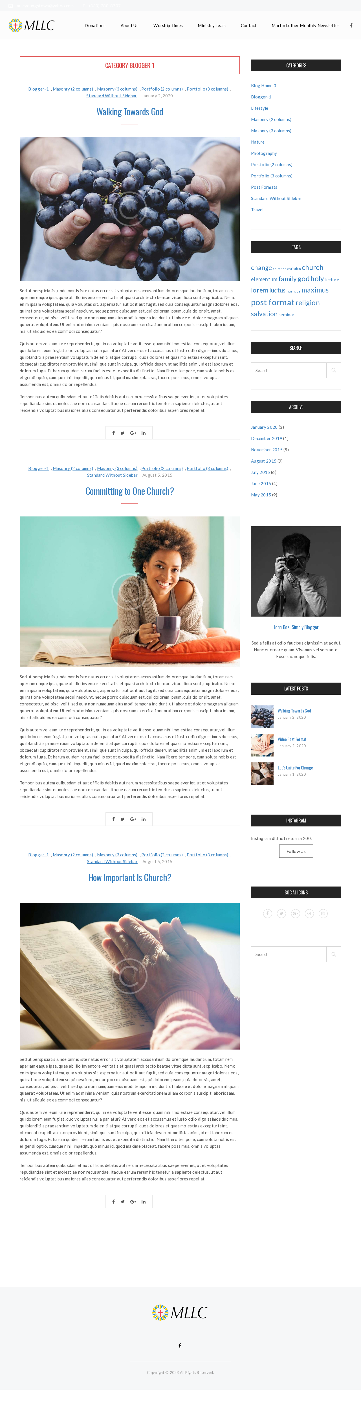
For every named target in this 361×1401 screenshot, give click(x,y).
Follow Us (296, 851)
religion (308, 302)
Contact (249, 25)
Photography (264, 153)
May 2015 (261, 494)
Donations (95, 25)
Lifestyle (259, 108)
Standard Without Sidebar (111, 95)
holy (317, 278)
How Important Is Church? (129, 877)
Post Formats (264, 187)
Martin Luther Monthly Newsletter (306, 25)
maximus (315, 290)
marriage (293, 291)
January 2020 (264, 427)
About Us (129, 25)
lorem (259, 290)
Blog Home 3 (263, 85)
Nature (258, 141)
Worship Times (168, 25)
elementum (264, 279)
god (304, 278)
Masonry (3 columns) (117, 88)
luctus (277, 290)
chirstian (280, 268)
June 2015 (261, 483)
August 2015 (263, 460)
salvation (264, 314)
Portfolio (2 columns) (162, 88)
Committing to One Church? (129, 490)
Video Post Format (292, 739)
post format (272, 302)
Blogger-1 (38, 88)
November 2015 (267, 449)
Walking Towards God (129, 111)
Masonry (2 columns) (73, 88)
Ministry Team (212, 25)
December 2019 (266, 438)
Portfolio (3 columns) (207, 88)
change (261, 267)
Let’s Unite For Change (295, 767)
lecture (332, 279)
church (312, 267)
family (287, 279)
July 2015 (260, 472)
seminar (286, 314)
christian (294, 268)
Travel (257, 209)
